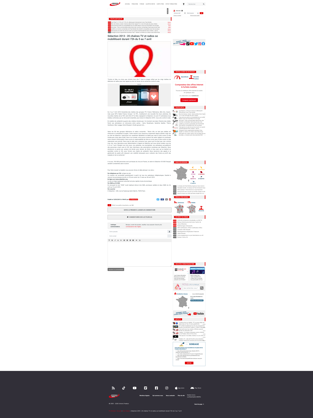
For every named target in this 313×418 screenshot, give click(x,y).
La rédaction (134, 199)
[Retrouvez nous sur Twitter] (146, 388)
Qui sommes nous (158, 395)
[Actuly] (178, 286)
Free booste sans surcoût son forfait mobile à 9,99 (191, 191)
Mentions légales (145, 395)
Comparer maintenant (189, 100)
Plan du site (181, 395)
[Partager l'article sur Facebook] (162, 199)
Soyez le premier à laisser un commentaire (139, 210)
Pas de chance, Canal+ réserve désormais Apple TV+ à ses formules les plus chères (134, 24)
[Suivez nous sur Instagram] (167, 388)
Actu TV (178, 319)
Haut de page (198, 404)
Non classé (126, 411)
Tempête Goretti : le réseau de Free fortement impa (191, 187)
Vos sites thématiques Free (184, 264)
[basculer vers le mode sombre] (183, 4)
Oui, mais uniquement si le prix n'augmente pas (190, 354)
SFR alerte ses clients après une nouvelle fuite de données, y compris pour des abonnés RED (192, 134)
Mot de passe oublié (194, 15)
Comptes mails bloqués (183, 229)
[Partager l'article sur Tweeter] (158, 199)
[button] (109, 240)
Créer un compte (177, 15)
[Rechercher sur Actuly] (201, 288)
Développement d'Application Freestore (188, 231)
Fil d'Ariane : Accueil (115, 411)
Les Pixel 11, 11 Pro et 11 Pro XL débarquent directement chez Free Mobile (131, 22)
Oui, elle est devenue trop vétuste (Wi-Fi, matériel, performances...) (188, 351)
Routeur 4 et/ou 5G (182, 237)
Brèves (169, 22)
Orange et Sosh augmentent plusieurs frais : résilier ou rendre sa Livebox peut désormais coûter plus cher (192, 132)
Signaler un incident (197, 300)
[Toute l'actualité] (168, 19)
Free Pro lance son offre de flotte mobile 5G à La (190, 193)
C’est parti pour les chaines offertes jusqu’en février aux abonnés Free (191, 329)
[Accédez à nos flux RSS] (113, 388)
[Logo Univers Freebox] (115, 4)
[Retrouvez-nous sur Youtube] (135, 388)
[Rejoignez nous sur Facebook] (157, 388)
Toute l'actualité (116, 19)
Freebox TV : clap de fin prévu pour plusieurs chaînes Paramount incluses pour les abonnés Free (191, 340)
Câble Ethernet (181, 233)
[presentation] (109, 240)
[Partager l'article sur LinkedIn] (166, 199)
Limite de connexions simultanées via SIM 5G (189, 220)
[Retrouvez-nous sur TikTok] (124, 388)
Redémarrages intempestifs (184, 226)
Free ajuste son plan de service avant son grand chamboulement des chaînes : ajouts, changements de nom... (192, 128)
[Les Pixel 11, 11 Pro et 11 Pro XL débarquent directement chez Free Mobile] (175, 111)
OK (201, 13)
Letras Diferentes (182, 224)
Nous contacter (170, 395)
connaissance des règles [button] (133, 226)
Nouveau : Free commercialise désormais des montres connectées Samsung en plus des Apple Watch (192, 122)
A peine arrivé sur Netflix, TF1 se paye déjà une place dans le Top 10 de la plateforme (191, 323)
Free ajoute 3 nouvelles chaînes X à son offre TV (192, 335)
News (169, 25)
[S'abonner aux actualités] (170, 199)
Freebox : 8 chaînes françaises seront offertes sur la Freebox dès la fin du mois (191, 333)
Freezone (178, 10)
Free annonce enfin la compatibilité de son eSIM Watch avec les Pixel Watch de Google (135, 25)
